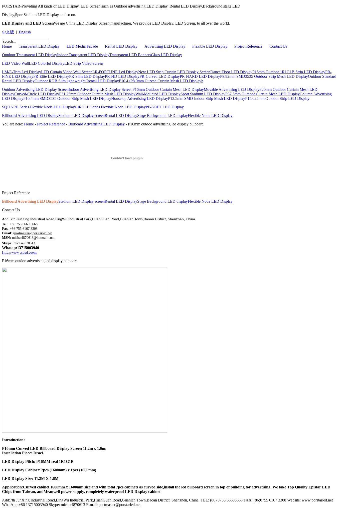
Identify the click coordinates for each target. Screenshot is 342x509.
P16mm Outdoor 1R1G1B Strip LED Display (288, 72)
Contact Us (278, 46)
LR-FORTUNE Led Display (115, 72)
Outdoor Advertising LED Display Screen (35, 89)
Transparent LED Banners (130, 55)
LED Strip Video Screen (83, 63)
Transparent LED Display (39, 46)
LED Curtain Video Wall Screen (66, 72)
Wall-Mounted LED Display (158, 94)
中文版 (8, 32)
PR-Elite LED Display (51, 76)
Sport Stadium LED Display (203, 94)
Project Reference (248, 46)
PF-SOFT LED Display (165, 107)
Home (7, 46)
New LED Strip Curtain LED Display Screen (174, 72)
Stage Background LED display (162, 115)
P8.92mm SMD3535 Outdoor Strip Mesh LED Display (264, 76)
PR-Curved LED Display (159, 76)
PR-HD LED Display (122, 76)
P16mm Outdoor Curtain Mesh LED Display (168, 89)
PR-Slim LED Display (87, 76)
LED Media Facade (82, 46)
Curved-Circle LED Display (36, 94)
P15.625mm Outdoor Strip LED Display (277, 98)
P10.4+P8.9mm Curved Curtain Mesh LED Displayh (161, 81)
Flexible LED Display (209, 46)
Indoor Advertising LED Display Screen (100, 89)
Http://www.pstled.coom (19, 252)
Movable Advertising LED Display (231, 89)
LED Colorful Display (46, 63)
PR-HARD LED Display (200, 76)
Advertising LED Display (164, 46)
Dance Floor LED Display (231, 72)
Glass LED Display (166, 55)
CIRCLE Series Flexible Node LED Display (110, 107)
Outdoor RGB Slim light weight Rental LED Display (77, 81)
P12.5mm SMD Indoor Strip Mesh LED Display (206, 98)
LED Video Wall (15, 63)
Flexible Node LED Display (210, 115)
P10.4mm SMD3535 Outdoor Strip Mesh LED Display (67, 98)
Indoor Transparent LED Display (83, 55)
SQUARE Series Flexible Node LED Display (38, 107)
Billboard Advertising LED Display (30, 115)
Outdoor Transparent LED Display (29, 55)
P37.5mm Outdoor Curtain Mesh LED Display (262, 94)
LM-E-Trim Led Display (21, 72)
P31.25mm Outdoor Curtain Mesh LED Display (97, 94)
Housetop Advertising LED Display (139, 98)
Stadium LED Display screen (81, 115)
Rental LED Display (121, 46)
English (25, 32)
